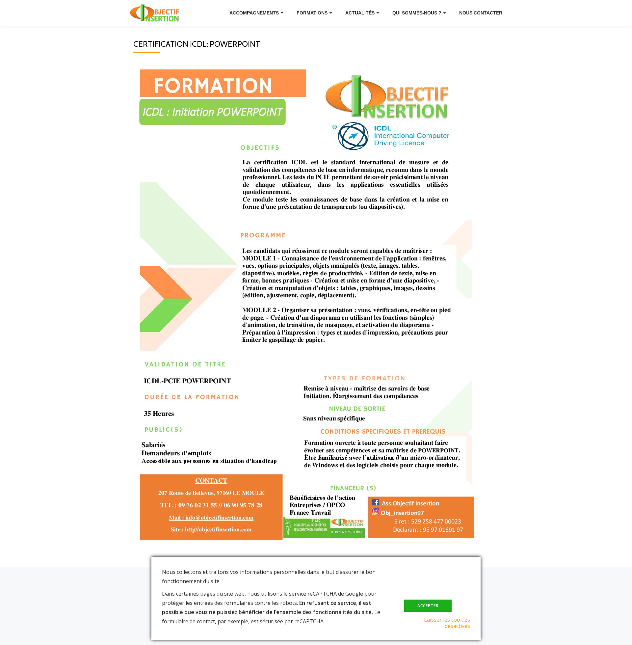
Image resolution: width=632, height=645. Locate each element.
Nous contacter (480, 12)
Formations (312, 12)
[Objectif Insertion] (158, 12)
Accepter (427, 605)
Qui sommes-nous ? (416, 12)
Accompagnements (254, 12)
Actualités (360, 12)
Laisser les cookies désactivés (447, 623)
